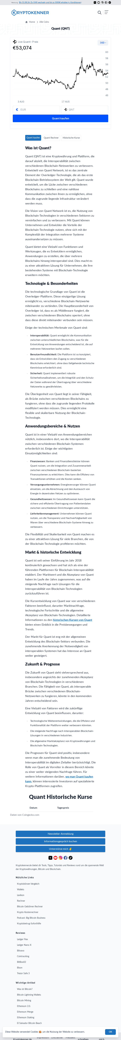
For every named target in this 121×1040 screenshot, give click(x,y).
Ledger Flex (22, 939)
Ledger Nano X (24, 945)
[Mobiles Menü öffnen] (102, 12)
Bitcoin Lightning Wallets (29, 995)
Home (32, 22)
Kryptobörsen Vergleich (28, 884)
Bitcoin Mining (24, 1000)
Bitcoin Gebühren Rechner (30, 907)
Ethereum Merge (25, 1012)
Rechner (21, 901)
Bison (19, 968)
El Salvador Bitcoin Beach (29, 1023)
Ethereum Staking (25, 1018)
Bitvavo (20, 951)
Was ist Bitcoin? (24, 989)
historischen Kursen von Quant (72, 620)
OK (110, 1032)
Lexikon (20, 895)
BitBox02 (21, 962)
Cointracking (23, 956)
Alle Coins (44, 22)
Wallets (20, 890)
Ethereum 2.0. (24, 1006)
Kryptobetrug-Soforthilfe (29, 924)
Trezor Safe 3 (23, 973)
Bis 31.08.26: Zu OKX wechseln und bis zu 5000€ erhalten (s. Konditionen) (50, 2)
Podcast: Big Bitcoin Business (31, 918)
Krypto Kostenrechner (27, 912)
